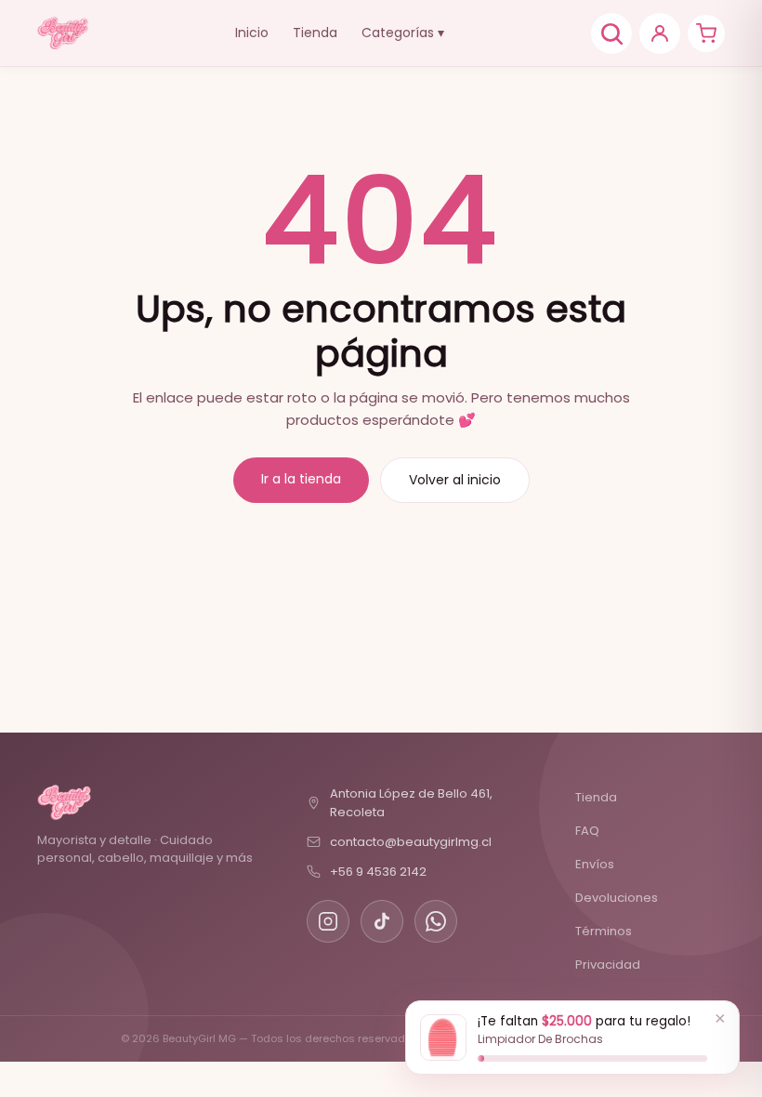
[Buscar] (611, 33)
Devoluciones (616, 897)
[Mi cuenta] (659, 33)
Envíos (594, 864)
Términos (603, 931)
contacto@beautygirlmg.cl (411, 842)
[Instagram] (328, 921)
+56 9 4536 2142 (378, 871)
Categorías (402, 32)
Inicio (252, 32)
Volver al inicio (455, 479)
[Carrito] (706, 33)
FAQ (587, 830)
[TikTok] (382, 921)
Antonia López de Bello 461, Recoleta (411, 803)
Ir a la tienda (301, 478)
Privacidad (607, 964)
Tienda (315, 32)
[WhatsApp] (435, 921)
